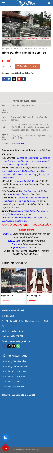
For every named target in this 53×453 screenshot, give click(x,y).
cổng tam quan (30, 191)
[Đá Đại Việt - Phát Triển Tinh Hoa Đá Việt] (26, 3)
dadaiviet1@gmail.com (19, 341)
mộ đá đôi (22, 171)
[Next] (51, 285)
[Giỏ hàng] (49, 3)
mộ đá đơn (11, 171)
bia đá (33, 201)
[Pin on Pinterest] (19, 79)
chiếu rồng (15, 194)
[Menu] (3, 3)
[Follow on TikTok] (9, 346)
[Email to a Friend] (14, 79)
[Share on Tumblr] (23, 79)
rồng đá (24, 194)
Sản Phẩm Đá (29, 49)
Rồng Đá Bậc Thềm (27, 73)
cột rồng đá (24, 201)
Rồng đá (22, 221)
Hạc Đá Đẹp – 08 (34, 296)
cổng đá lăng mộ (10, 201)
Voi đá (5, 221)
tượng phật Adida (21, 211)
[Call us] (18, 346)
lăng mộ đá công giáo (31, 161)
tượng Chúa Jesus (10, 214)
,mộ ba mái (10, 174)
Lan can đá (22, 198)
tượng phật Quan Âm (39, 211)
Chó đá (36, 217)
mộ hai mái (33, 171)
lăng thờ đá (33, 158)
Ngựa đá (13, 221)
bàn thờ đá (29, 181)
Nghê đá (27, 217)
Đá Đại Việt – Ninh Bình (33, 241)
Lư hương (18, 181)
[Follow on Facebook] (4, 346)
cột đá (40, 191)
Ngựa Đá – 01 (7, 296)
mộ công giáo (35, 174)
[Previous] (2, 285)
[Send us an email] (13, 346)
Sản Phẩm (17, 49)
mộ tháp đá (22, 174)
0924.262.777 (35, 248)
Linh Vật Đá (42, 49)
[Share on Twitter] (9, 79)
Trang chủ (6, 49)
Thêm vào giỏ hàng (27, 66)
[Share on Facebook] (4, 79)
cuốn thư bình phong (38, 198)
